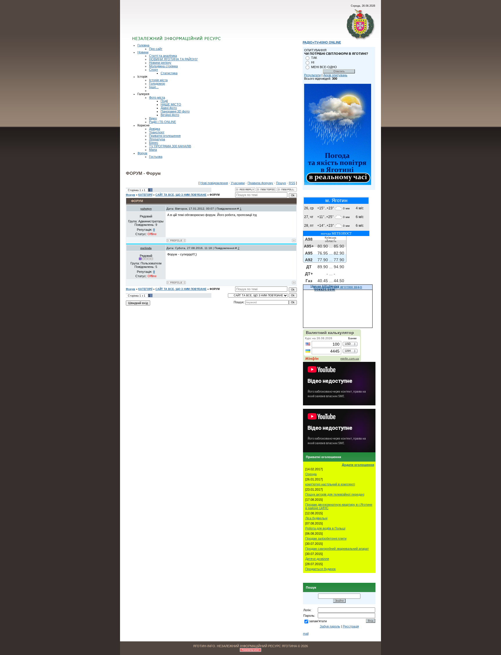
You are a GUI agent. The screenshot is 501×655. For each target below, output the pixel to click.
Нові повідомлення (214, 183)
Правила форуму (260, 183)
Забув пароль (330, 626)
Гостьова (155, 156)
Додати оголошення (358, 465)
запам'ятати (318, 621)
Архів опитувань (335, 75)
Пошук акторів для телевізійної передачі (334, 494)
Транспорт (156, 132)
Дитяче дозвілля (317, 558)
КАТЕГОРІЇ (145, 194)
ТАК (314, 57)
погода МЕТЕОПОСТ (336, 233)
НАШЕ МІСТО (171, 104)
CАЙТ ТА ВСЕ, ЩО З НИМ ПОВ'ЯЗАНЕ (180, 194)
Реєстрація (351, 626)
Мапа (153, 149)
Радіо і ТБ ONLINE (162, 122)
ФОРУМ (215, 194)
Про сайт (155, 48)
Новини (142, 52)
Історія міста (158, 80)
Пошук (281, 183)
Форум (142, 153)
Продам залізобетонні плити (325, 538)
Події (164, 101)
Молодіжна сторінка (163, 66)
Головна (143, 45)
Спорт (153, 69)
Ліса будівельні (316, 518)
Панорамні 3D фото (175, 111)
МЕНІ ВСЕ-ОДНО (324, 67)
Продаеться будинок (320, 569)
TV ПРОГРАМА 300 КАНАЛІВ (170, 146)
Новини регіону (160, 62)
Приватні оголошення (165, 135)
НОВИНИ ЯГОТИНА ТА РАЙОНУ (173, 59)
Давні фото (169, 108)
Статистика (169, 73)
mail (305, 633)
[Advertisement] (202, 24)
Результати (312, 75)
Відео (153, 118)
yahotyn (146, 208)
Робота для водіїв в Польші (325, 528)
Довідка (154, 128)
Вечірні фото (170, 115)
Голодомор (157, 83)
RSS (292, 183)
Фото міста (157, 97)
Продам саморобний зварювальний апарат (337, 548)
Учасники (238, 183)
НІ (312, 62)
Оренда (311, 474)
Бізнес (153, 142)
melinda (146, 248)
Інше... (154, 87)
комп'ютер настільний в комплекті (330, 484)
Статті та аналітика (163, 55)
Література (157, 139)
